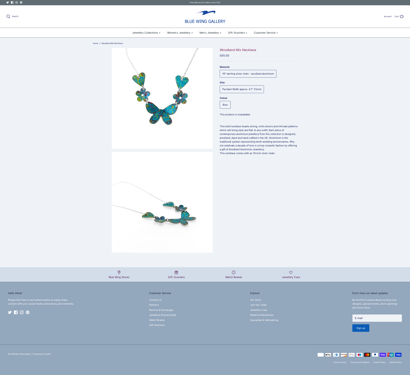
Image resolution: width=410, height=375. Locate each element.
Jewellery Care (258, 309)
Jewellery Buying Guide (162, 314)
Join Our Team (258, 304)
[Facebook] (12, 2)
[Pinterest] (21, 2)
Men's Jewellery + (210, 32)
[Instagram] (16, 2)
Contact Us (155, 299)
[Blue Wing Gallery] (205, 16)
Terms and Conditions (360, 362)
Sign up (361, 328)
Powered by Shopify (42, 354)
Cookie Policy (379, 362)
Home (95, 43)
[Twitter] (7, 2)
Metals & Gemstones (262, 314)
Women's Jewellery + (180, 32)
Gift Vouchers (157, 325)
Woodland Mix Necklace (112, 43)
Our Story (255, 299)
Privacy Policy (340, 362)
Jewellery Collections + (146, 32)
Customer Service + (266, 32)
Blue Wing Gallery (23, 354)
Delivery (154, 304)
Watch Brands (157, 320)
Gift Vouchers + (237, 32)
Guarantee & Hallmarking (264, 320)
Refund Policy (396, 362)
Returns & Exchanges (161, 309)
